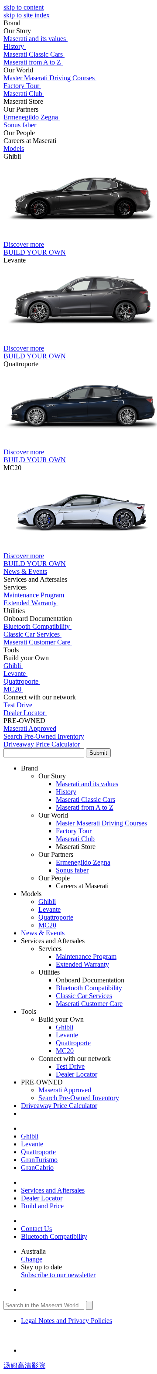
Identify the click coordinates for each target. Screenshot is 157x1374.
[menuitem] (78, 82)
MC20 (13, 689)
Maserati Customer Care (37, 642)
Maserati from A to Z (33, 62)
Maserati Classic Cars (34, 54)
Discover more (23, 244)
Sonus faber (20, 125)
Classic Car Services (32, 634)
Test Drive (18, 705)
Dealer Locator (25, 712)
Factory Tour (22, 85)
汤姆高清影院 (24, 1365)
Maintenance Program (34, 595)
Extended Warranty (30, 603)
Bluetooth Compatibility (37, 626)
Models (13, 148)
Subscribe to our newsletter (58, 1275)
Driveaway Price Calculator (59, 1105)
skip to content (23, 7)
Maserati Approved (64, 1090)
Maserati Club (23, 93)
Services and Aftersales (53, 1190)
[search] (78, 752)
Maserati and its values (35, 38)
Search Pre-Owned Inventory (78, 1097)
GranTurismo (39, 1159)
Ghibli (13, 665)
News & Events (43, 933)
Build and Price (42, 1206)
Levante (15, 673)
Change (31, 1259)
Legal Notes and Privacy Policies (66, 1320)
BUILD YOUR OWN (34, 252)
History (14, 46)
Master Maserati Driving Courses (49, 78)
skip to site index (26, 15)
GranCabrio (37, 1167)
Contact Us (36, 1228)
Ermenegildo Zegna (31, 117)
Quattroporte (21, 681)
